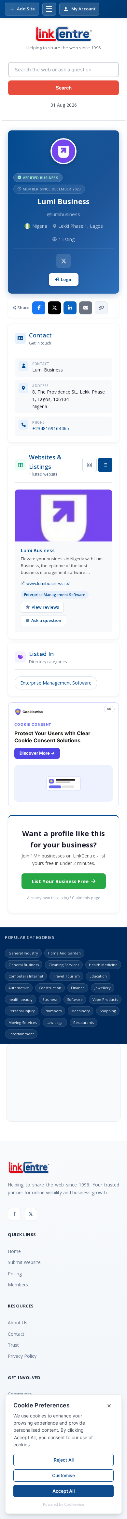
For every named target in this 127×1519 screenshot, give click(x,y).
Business (49, 999)
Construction (50, 987)
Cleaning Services (64, 964)
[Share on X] (54, 307)
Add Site (26, 9)
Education (98, 976)
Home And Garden (64, 953)
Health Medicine (103, 964)
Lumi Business (38, 550)
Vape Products (105, 999)
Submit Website (24, 1262)
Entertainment (21, 1033)
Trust (13, 1345)
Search (64, 88)
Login (67, 279)
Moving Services (22, 1022)
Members (18, 1285)
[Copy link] (101, 307)
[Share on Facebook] (38, 307)
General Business (23, 964)
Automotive (18, 987)
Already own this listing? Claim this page (63, 898)
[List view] (105, 465)
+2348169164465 (50, 428)
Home (14, 1251)
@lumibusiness (63, 214)
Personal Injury (21, 1010)
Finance (78, 987)
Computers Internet (25, 976)
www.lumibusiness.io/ (48, 583)
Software (75, 999)
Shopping (108, 1010)
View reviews (45, 607)
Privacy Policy (22, 1356)
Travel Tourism (66, 976)
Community (20, 1394)
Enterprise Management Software (56, 683)
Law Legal (55, 1022)
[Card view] (89, 465)
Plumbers (53, 1010)
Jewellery (102, 987)
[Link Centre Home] (63, 34)
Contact (16, 1334)
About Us (17, 1322)
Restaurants (83, 1022)
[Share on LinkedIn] (70, 307)
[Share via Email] (85, 307)
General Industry (23, 953)
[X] (63, 261)
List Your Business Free (60, 881)
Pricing (15, 1273)
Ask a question (46, 620)
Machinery (80, 1010)
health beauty (20, 999)
